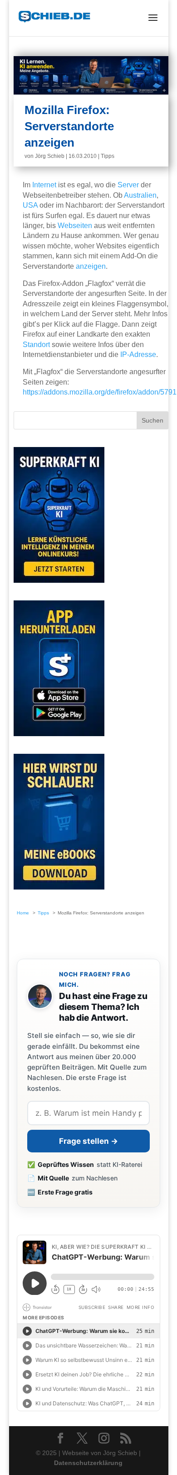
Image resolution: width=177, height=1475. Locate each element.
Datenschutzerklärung (88, 1462)
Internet (44, 185)
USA (30, 205)
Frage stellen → (88, 1141)
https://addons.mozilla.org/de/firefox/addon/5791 (100, 392)
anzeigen (91, 266)
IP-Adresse (138, 354)
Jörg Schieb (49, 156)
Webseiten (75, 225)
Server (128, 185)
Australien (140, 195)
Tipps (107, 156)
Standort (36, 344)
